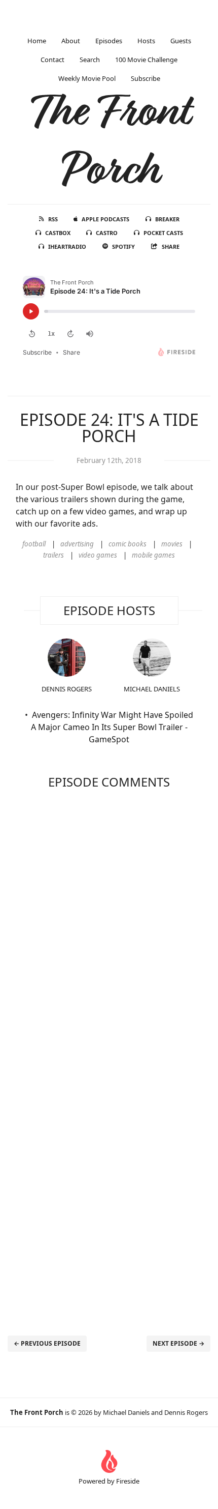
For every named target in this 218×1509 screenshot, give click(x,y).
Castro (107, 233)
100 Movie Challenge (146, 59)
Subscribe (145, 78)
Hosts (146, 40)
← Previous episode (47, 1343)
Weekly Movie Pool (87, 78)
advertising (77, 543)
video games (98, 555)
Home (36, 40)
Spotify (123, 246)
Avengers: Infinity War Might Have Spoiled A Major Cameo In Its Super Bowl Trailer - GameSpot (112, 727)
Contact (52, 59)
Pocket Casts (163, 233)
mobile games (153, 555)
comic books (127, 543)
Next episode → (178, 1343)
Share (170, 246)
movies (172, 543)
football (34, 543)
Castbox (57, 233)
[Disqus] (109, 927)
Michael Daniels (152, 688)
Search (90, 59)
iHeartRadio (67, 246)
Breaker (167, 219)
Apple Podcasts (105, 219)
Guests (180, 40)
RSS (53, 219)
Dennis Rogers (67, 688)
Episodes (108, 40)
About (70, 40)
